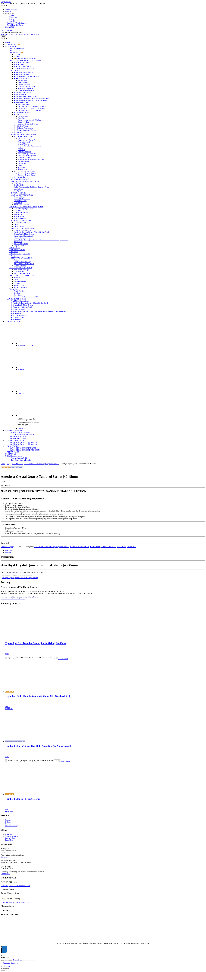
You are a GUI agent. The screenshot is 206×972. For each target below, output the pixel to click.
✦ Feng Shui (13, 256)
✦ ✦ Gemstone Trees (21, 102)
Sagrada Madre (23, 163)
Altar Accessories (20, 218)
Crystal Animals (23, 116)
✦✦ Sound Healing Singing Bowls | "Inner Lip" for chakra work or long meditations (38, 311)
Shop (8, 464)
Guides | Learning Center (13, 456)
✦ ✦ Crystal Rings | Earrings (23, 72)
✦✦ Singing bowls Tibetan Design (21, 305)
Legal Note (9, 840)
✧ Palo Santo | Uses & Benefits (16, 23)
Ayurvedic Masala (24, 142)
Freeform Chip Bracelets (26, 86)
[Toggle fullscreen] (4, 968)
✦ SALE (12, 50)
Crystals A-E (131, 547)
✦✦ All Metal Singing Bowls (19, 301)
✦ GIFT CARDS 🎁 (12, 44)
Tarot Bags (17, 210)
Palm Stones (22, 118)
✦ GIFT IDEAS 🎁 (16, 52)
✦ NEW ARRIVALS (16, 48)
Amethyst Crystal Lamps (22, 66)
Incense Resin (18, 189)
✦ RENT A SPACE (12, 452)
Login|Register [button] (10, 13)
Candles (16, 224)
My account (13, 17)
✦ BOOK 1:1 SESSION (13, 430)
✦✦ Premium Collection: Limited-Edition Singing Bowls (28, 303)
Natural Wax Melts (20, 201)
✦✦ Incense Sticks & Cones (23, 136)
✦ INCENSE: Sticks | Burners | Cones (22, 134)
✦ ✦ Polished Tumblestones (23, 128)
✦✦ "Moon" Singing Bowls (19, 309)
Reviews (8, 824)
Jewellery (17, 277)
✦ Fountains (13, 252)
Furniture (17, 283)
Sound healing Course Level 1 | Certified (23, 442)
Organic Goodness (24, 152)
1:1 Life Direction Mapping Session (21, 434)
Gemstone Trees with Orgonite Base (30, 110)
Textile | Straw (14, 289)
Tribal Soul (22, 167)
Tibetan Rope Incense (25, 169)
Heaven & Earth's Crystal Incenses (30, 146)
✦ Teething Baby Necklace (23, 92)
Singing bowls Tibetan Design (24, 234)
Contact (7, 820)
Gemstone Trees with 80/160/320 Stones (31, 106)
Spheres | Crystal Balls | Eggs (28, 124)
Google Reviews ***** (13, 9)
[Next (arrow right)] (4, 970)
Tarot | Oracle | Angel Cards (23, 209)
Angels (16, 260)
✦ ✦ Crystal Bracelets (21, 78)
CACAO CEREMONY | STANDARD (23, 448)
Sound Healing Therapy (17, 436)
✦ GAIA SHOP (10, 46)
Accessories (18, 242)
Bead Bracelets (23, 82)
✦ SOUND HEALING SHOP (15, 299)
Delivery (8, 11)
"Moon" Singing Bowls (22, 238)
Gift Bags (17, 293)
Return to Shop (18, 960)
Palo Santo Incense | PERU (27, 155)
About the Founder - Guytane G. (20, 432)
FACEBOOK (14, 572)
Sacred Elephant (23, 161)
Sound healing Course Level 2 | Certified (23, 444)
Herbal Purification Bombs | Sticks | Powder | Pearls (31, 187)
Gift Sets (17, 56)
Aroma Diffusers (19, 197)
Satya (20, 165)
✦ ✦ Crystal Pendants (21, 74)
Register (12, 15)
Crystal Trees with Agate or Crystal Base (32, 108)
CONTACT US (10, 454)
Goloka (20, 148)
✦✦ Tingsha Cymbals (16, 317)
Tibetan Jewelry (19, 271)
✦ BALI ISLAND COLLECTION (21, 275)
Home (3, 464)
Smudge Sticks (19, 185)
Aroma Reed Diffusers (21, 205)
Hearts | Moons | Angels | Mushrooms (30, 120)
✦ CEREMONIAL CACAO (19, 179)
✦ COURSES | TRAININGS (15, 440)
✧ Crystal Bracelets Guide (14, 25)
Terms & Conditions (12, 836)
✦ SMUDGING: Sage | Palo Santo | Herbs (24, 181)
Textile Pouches (19, 291)
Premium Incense (24, 157)
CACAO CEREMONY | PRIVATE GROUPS (25, 450)
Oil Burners (18, 203)
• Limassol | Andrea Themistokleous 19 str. (15, 886)
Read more (9, 709)
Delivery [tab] (8, 552)
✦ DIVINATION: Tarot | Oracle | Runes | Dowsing (26, 207)
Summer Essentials (20, 287)
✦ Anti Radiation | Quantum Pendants (26, 76)
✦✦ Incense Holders (21, 177)
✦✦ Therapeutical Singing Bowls (20, 307)
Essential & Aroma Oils (22, 199)
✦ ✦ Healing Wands (21, 126)
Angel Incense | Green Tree (27, 140)
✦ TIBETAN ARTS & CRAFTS (20, 268)
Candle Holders (19, 226)
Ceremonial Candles (20, 222)
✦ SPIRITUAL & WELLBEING (20, 258)
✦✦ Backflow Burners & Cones (25, 171)
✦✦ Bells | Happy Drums (18, 315)
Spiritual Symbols (20, 266)
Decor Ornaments (20, 281)
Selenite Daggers (19, 216)
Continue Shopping (7, 547)
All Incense (22, 138)
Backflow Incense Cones (26, 175)
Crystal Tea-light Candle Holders (25, 68)
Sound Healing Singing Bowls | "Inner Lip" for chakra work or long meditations (41, 240)
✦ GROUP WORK (12, 446)
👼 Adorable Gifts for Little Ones (25, 58)
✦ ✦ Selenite (18, 132)
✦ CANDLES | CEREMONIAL (20, 220)
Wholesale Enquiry (11, 826)
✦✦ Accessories (15, 313)
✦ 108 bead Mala (20, 94)
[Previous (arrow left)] (2, 970)
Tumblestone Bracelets (25, 88)
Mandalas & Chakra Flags (22, 262)
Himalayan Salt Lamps (21, 62)
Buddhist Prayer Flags (21, 270)
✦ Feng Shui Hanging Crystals (19, 254)
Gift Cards (17, 54)
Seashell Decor (19, 285)
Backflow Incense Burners (27, 173)
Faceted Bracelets (24, 84)
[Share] (6, 968)
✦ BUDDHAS (14, 248)
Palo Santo (17, 183)
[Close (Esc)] (8, 968)
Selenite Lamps (19, 64)
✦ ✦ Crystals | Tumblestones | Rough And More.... (31, 100)
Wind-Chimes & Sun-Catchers (24, 264)
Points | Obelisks (23, 122)
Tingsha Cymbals (20, 246)
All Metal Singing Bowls (22, 230)
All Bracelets (22, 80)
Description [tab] (9, 550)
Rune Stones (18, 214)
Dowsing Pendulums (21, 212)
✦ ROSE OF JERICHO (17, 193)
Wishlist (12, 21)
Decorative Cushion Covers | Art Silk (26, 297)
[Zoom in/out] (2, 968)
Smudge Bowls (19, 191)
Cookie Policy (10, 838)
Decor (16, 279)
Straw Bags (18, 295)
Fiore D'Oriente (23, 144)
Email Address (6, 853)
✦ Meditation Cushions (17, 250)
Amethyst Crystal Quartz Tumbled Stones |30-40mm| (20, 578)
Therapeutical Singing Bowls (23, 236)
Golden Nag (22, 150)
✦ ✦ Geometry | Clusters (22, 112)
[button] (6, 6)
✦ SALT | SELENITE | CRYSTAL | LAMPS (25, 60)
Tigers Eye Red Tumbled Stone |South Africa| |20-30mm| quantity (29, 658)
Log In (11, 19)
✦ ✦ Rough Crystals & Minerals (25, 130)
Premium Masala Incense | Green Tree (31, 159)
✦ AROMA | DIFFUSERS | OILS (21, 195)
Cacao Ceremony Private (17, 438)
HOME (7, 42)
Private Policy (10, 834)
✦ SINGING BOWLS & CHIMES (21, 228)
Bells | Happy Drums (21, 244)
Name (3, 849)
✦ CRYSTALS (14, 70)
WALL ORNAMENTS (22, 273)
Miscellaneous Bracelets (26, 90)
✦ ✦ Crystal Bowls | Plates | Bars (25, 96)
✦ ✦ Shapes (18, 114)
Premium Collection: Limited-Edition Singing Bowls (31, 232)
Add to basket (63, 659)
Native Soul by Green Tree (27, 154)
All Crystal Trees (24, 104)
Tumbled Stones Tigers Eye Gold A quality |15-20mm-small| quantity (30, 761)
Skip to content (6, 2)
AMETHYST (121, 547)
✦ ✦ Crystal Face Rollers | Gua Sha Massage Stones (31, 98)
